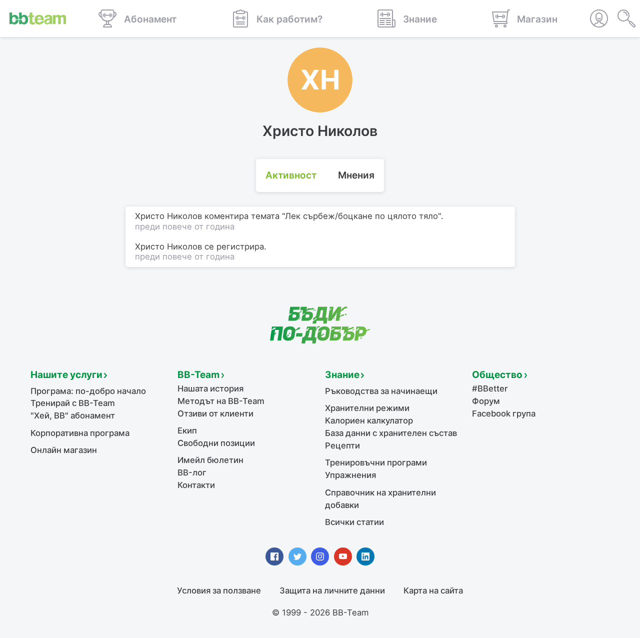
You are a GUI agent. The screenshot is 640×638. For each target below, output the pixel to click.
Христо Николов (168, 247)
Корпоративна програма (80, 433)
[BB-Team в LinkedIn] (365, 557)
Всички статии (354, 522)
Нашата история (211, 389)
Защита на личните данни (332, 591)
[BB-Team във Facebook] (275, 557)
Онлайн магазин (63, 450)
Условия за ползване (219, 591)
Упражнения (350, 475)
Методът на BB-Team (221, 401)
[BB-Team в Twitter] (297, 557)
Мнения (356, 175)
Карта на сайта (433, 591)
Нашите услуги (66, 374)
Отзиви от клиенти (216, 413)
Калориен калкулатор (369, 421)
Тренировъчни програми (376, 463)
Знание (342, 374)
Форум (486, 401)
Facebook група (504, 413)
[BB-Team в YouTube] (343, 557)
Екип (187, 431)
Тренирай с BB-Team (72, 403)
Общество (497, 374)
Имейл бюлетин (211, 460)
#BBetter (490, 389)
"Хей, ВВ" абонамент (72, 415)
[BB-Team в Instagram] (320, 557)
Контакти (196, 485)
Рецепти (342, 445)
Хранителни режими (367, 408)
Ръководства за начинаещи (381, 391)
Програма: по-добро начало (88, 391)
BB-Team (199, 374)
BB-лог (192, 473)
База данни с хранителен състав (391, 433)
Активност (291, 175)
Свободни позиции (216, 443)
